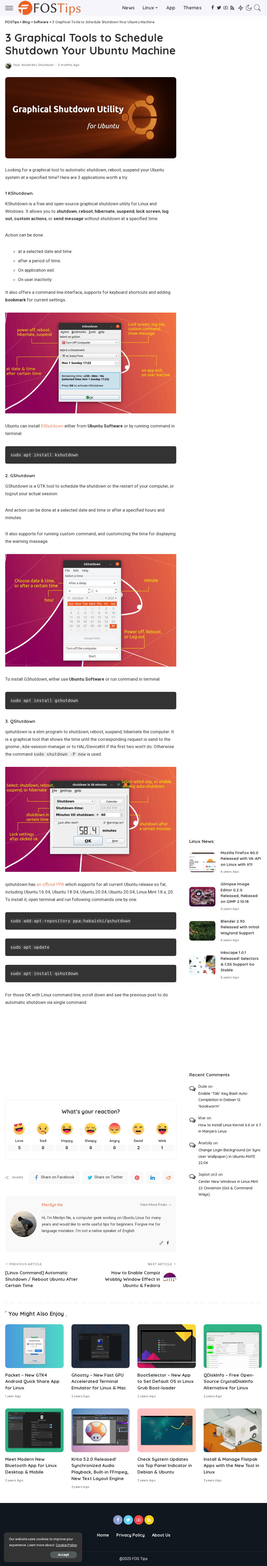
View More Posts (153, 1205)
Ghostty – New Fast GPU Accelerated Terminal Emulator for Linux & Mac (98, 1381)
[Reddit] (168, 1177)
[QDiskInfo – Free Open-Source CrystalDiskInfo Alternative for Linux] (233, 1346)
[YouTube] (225, 8)
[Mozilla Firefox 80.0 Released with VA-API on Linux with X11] (202, 862)
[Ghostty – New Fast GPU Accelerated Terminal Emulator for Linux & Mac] (100, 1346)
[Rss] (232, 8)
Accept (63, 1555)
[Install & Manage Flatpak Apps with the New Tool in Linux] (233, 1430)
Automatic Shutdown (37, 65)
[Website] (161, 1243)
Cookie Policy (66, 1545)
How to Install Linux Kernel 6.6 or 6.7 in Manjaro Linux (229, 1128)
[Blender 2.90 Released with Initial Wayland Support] (202, 931)
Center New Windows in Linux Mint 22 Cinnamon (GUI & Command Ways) (228, 1188)
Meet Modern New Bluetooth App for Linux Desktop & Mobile (31, 1465)
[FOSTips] (50, 8)
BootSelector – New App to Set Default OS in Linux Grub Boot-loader (165, 1381)
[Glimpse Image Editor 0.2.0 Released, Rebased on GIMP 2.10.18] (202, 896)
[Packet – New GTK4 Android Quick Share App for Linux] (34, 1346)
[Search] (257, 8)
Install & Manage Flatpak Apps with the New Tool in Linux (231, 1465)
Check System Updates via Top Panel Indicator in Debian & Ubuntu (164, 1465)
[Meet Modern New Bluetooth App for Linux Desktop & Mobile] (34, 1430)
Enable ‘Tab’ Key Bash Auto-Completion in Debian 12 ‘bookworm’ (223, 1100)
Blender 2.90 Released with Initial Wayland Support (240, 927)
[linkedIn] (152, 1177)
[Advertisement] (90, 1053)
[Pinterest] (137, 1177)
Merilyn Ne (52, 1204)
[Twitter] (219, 8)
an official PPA (50, 884)
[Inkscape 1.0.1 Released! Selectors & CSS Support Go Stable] (202, 965)
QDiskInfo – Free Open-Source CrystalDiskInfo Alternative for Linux (229, 1381)
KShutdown (52, 425)
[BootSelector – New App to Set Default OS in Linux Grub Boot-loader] (166, 1346)
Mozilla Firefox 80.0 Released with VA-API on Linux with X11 (241, 858)
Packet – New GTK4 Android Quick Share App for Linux (32, 1381)
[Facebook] (212, 8)
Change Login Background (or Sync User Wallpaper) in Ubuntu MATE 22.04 (229, 1156)
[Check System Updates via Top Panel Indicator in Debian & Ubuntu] (166, 1430)
